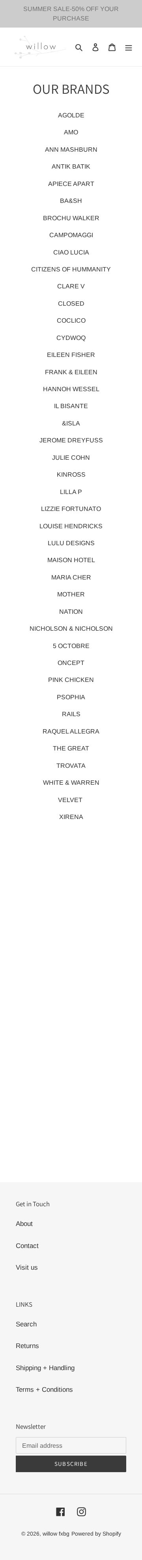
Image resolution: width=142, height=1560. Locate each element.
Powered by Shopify (96, 1533)
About (24, 1224)
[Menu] (128, 47)
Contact (27, 1246)
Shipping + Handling (45, 1368)
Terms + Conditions (44, 1389)
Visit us (27, 1267)
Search (26, 1324)
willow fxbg (56, 1533)
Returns (27, 1346)
